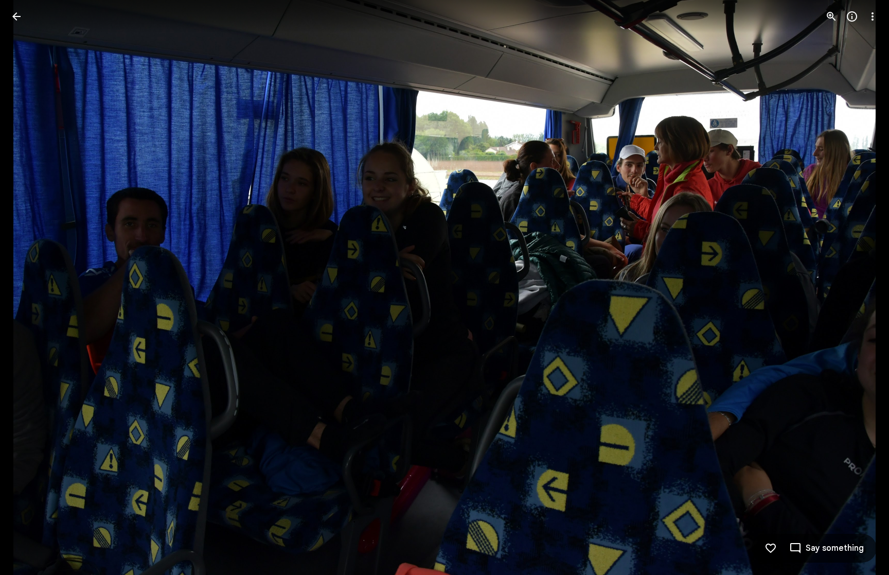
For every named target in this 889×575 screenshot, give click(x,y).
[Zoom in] (831, 16)
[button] (28, 287)
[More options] (872, 16)
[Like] (770, 548)
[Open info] (852, 16)
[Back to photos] (16, 16)
